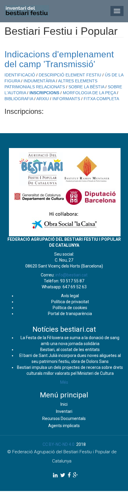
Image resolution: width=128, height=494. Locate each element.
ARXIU (42, 98)
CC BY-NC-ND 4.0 (58, 444)
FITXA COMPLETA (101, 98)
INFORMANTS (66, 98)
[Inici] (27, 11)
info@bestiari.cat (71, 275)
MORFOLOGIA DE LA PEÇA (89, 92)
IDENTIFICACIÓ (19, 75)
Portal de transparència (70, 313)
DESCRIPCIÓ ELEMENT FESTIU (70, 75)
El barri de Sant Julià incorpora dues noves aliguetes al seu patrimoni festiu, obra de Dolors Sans (70, 358)
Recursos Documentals (64, 418)
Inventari (64, 411)
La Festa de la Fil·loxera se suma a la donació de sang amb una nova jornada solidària (70, 340)
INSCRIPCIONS (44, 92)
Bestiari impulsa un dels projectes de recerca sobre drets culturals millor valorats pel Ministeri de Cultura (70, 370)
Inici (64, 404)
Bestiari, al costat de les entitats (70, 349)
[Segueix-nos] (55, 475)
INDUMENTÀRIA (39, 80)
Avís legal (70, 295)
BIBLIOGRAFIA (18, 98)
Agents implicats (64, 425)
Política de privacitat (70, 301)
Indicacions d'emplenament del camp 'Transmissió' (59, 59)
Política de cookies (70, 307)
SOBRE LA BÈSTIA (86, 86)
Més (64, 382)
